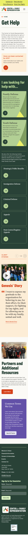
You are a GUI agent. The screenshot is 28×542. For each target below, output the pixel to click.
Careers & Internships (8, 456)
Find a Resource (8, 4)
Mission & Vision (6, 451)
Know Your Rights (19, 4)
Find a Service (18, 1)
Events (4, 459)
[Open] (5, 67)
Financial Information (8, 453)
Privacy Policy (5, 521)
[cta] (6, 275)
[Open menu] (24, 9)
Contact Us (9, 1)
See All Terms (11, 433)
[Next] (24, 256)
